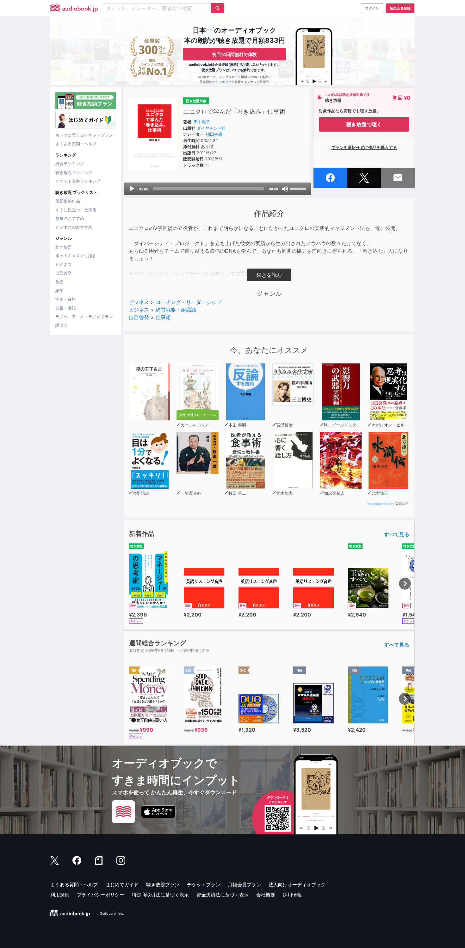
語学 (59, 290)
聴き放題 (63, 247)
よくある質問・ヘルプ (75, 143)
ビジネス (63, 264)
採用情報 (292, 895)
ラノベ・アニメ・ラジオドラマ (84, 316)
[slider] (299, 188)
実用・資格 (65, 299)
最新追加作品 (67, 200)
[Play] (132, 189)
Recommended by (380, 503)
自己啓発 (63, 273)
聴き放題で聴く (364, 124)
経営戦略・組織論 (176, 310)
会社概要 (265, 895)
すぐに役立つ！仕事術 (75, 209)
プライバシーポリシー (100, 895)
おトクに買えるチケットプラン (84, 135)
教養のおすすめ (69, 218)
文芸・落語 (65, 307)
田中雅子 (202, 121)
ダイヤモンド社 (211, 128)
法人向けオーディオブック (297, 885)
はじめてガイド (122, 885)
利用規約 (59, 895)
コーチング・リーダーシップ (188, 302)
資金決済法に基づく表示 (222, 895)
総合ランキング (69, 163)
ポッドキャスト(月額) (75, 255)
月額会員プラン (244, 885)
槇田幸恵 (214, 134)
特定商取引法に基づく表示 (160, 895)
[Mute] (285, 189)
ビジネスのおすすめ (73, 227)
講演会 (61, 325)
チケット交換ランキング (78, 180)
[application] (217, 189)
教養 (59, 281)
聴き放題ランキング (73, 172)
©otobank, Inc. (112, 913)
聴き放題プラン (162, 885)
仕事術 (163, 317)
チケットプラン (203, 885)
